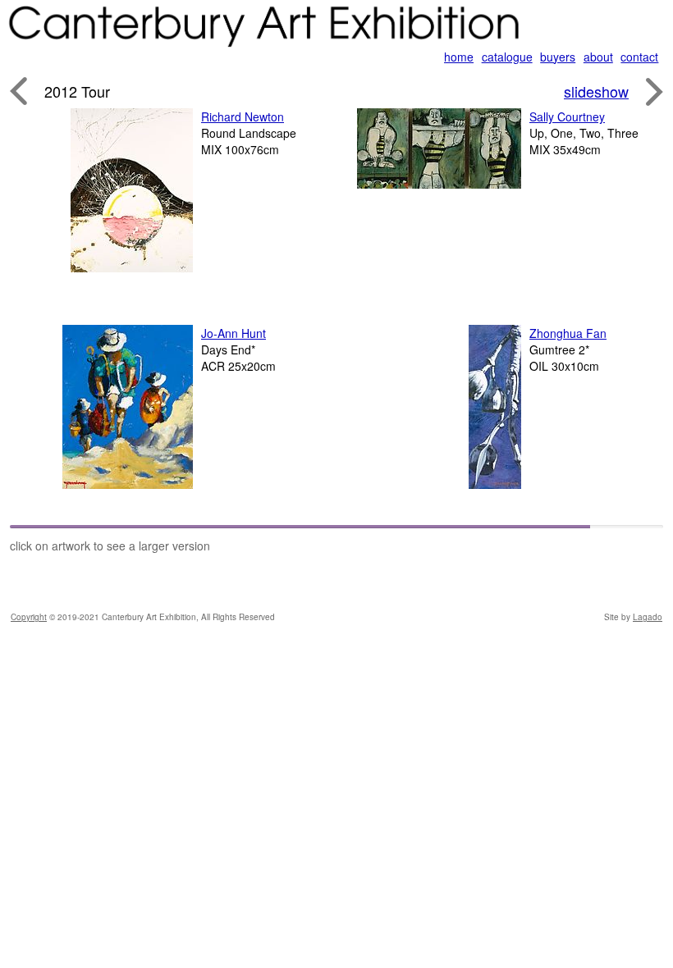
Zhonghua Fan (568, 333)
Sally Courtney (567, 116)
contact (639, 56)
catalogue (507, 56)
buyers (557, 56)
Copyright (29, 617)
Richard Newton (242, 116)
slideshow (596, 91)
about (598, 56)
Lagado (647, 617)
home (459, 56)
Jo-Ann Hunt (233, 333)
